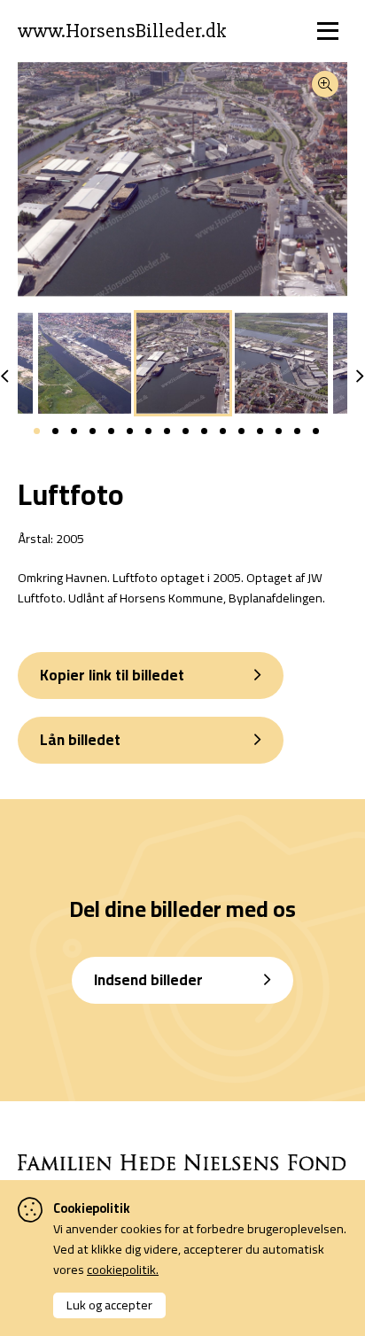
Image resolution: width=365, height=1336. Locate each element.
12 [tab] (241, 431)
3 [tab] (74, 431)
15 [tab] (297, 431)
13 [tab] (260, 431)
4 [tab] (92, 431)
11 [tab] (223, 431)
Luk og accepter (109, 1305)
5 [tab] (111, 431)
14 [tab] (279, 431)
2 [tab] (55, 431)
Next (360, 376)
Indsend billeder (148, 980)
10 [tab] (204, 431)
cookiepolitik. (123, 1269)
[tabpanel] (183, 363)
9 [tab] (185, 431)
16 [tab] (316, 431)
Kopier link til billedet (112, 675)
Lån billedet (80, 740)
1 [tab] (37, 431)
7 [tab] (148, 431)
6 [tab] (130, 431)
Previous (5, 376)
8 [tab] (167, 431)
